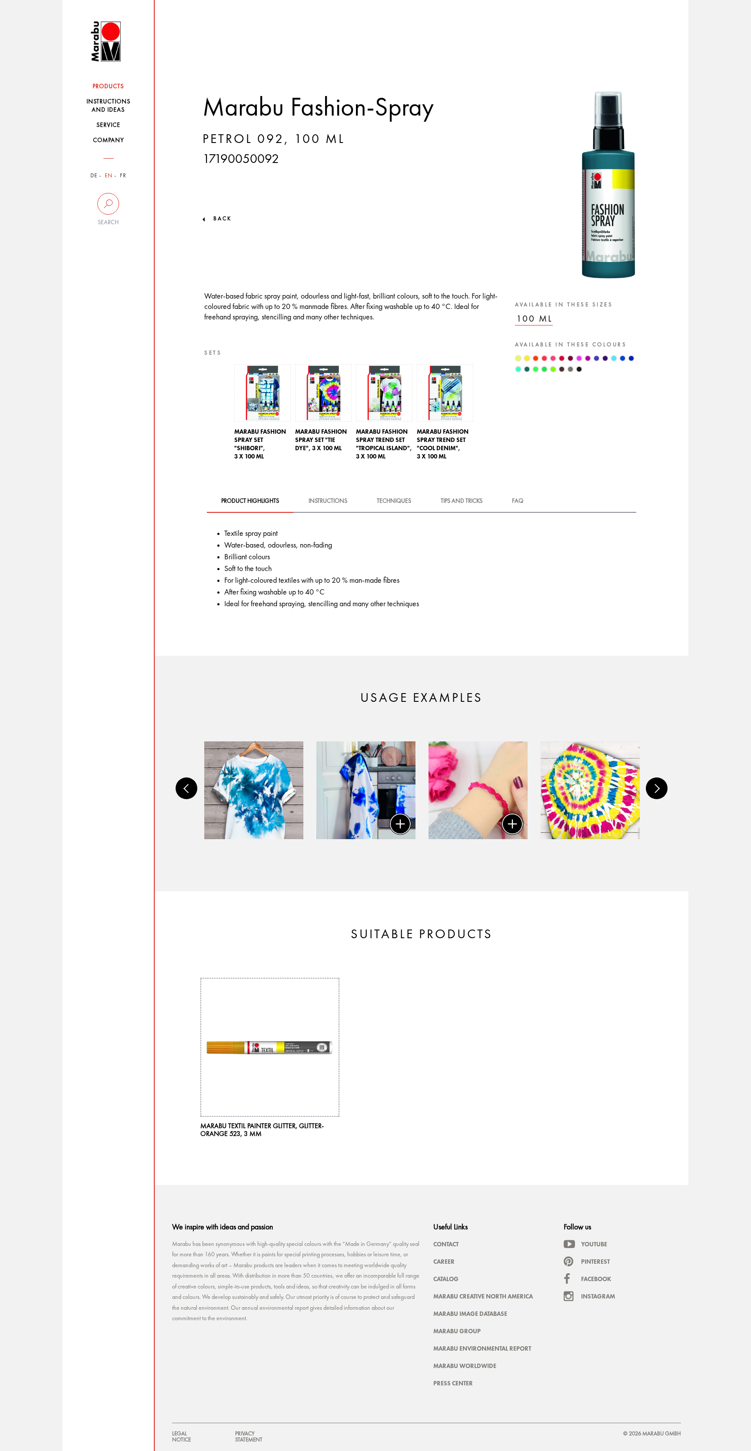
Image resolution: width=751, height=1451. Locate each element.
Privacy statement (249, 1437)
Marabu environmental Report (482, 1348)
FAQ (517, 501)
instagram (598, 1296)
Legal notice (181, 1437)
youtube (594, 1244)
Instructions (328, 501)
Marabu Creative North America (483, 1296)
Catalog (446, 1279)
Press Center (453, 1383)
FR (123, 176)
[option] (262, 414)
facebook (596, 1279)
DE (93, 176)
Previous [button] (186, 788)
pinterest (595, 1261)
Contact (446, 1244)
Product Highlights (250, 501)
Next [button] (657, 788)
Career (444, 1261)
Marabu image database (470, 1314)
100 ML (534, 319)
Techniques (394, 501)
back (222, 219)
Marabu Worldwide (464, 1366)
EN (109, 176)
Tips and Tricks (461, 501)
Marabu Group (457, 1331)
